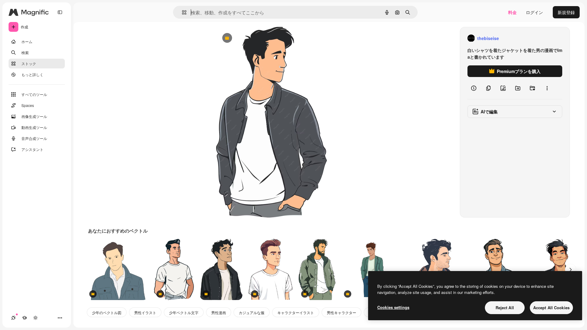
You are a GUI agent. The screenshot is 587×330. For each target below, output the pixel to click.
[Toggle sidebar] (60, 12)
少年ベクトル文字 (183, 312)
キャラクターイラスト (295, 312)
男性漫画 (218, 312)
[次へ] (570, 269)
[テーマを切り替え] (35, 318)
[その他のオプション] (547, 88)
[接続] (13, 318)
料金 (512, 12)
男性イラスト (145, 312)
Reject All (505, 307)
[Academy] (24, 318)
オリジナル (258, 38)
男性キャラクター (341, 312)
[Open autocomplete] (181, 12)
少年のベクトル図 (106, 312)
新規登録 (566, 12)
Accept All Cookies (551, 307)
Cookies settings (393, 307)
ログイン (534, 12)
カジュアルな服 (251, 312)
